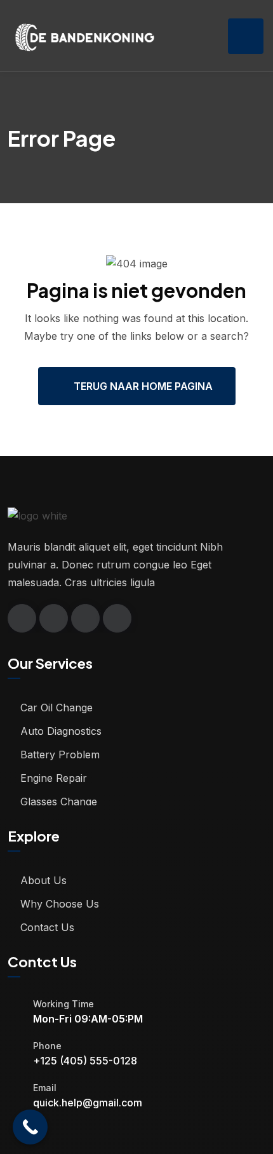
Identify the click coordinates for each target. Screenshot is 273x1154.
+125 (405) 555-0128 (85, 1060)
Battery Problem (60, 754)
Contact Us (47, 927)
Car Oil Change (56, 707)
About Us (43, 880)
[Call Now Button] (30, 1127)
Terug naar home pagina (143, 386)
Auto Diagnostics (61, 731)
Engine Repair (53, 778)
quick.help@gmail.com (87, 1102)
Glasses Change (58, 801)
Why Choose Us (59, 903)
